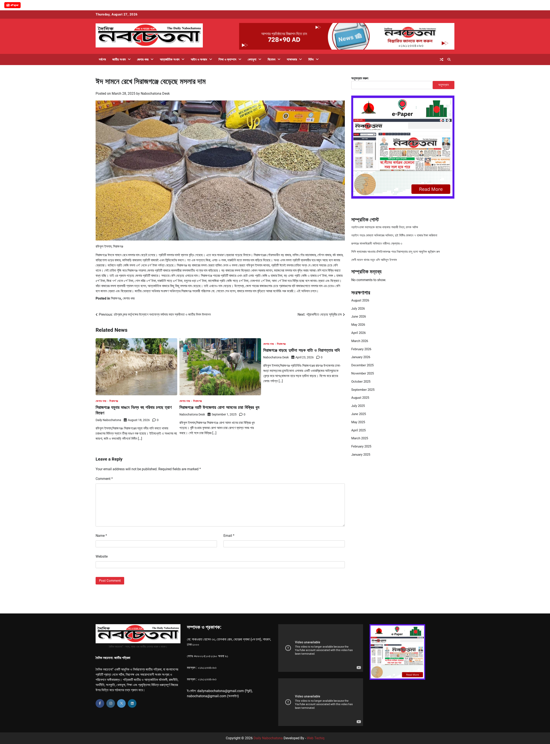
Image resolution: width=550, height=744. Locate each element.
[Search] (449, 59)
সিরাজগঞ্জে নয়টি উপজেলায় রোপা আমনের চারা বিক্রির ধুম (219, 407)
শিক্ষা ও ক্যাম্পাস (227, 59)
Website (102, 556)
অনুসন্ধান (443, 85)
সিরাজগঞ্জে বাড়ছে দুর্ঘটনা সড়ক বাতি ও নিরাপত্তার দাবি (301, 350)
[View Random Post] (441, 59)
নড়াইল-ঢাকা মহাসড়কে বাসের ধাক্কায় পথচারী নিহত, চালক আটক (384, 227)
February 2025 (361, 446)
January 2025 (360, 454)
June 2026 (358, 316)
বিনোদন (271, 59)
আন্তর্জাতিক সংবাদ (169, 59)
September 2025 (362, 390)
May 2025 (358, 422)
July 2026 (358, 308)
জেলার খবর (142, 59)
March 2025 (359, 438)
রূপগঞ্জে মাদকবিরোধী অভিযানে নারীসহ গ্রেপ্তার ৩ (376, 243)
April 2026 (358, 333)
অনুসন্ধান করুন (359, 78)
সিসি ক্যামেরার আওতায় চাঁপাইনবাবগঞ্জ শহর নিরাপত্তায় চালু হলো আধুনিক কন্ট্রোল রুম (395, 252)
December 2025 (362, 365)
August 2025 (360, 398)
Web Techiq (315, 738)
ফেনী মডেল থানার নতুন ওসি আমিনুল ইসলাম (374, 260)
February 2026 (361, 349)
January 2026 (360, 357)
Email (228, 536)
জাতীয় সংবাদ (119, 59)
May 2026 (358, 325)
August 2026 (360, 300)
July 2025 (358, 406)
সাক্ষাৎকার (292, 59)
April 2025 (358, 430)
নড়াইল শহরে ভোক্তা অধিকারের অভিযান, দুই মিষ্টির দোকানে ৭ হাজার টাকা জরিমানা (394, 235)
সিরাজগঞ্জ (116, 298)
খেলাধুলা (252, 59)
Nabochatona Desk (155, 93)
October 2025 (360, 381)
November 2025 (362, 373)
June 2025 (358, 414)
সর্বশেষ (102, 59)
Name (101, 536)
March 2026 (359, 341)
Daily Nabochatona (108, 420)
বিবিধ (311, 59)
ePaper (14, 5)
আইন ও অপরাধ (199, 59)
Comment (104, 479)
